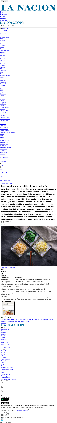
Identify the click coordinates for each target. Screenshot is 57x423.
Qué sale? (2, 115)
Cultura (2, 69)
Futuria (2, 44)
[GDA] (5, 415)
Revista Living (3, 145)
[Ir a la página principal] (28, 10)
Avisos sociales (4, 129)
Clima (1, 35)
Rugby (1, 90)
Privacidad (25, 410)
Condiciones (19, 410)
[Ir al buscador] (2, 3)
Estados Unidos (4, 59)
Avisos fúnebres (4, 127)
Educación (2, 67)
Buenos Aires (3, 64)
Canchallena (3, 94)
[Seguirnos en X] (2, 387)
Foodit (3, 16)
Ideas (1, 135)
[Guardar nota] (2, 269)
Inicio (3, 12)
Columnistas (3, 82)
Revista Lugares (4, 144)
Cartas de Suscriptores (6, 84)
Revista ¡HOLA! (4, 142)
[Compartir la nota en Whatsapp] (3, 271)
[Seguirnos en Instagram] (2, 391)
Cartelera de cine (4, 117)
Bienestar (2, 72)
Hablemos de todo (5, 75)
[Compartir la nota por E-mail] (5, 276)
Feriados (2, 105)
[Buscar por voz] (55, 25)
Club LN (4, 18)
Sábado (2, 134)
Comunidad (3, 70)
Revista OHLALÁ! (4, 140)
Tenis (1, 92)
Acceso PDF (3, 124)
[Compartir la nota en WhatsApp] (5, 271)
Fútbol (1, 89)
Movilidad (2, 52)
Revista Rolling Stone (5, 147)
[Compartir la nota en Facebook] (2, 276)
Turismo (2, 100)
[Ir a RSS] (2, 396)
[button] (28, 101)
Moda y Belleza (4, 110)
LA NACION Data (4, 37)
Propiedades (3, 49)
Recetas (10, 183)
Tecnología (3, 102)
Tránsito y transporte (5, 34)
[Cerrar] (23, 23)
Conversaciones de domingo (7, 132)
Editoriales (3, 80)
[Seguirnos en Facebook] (2, 383)
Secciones (4, 14)
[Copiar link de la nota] (2, 274)
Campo (2, 47)
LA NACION (4, 183)
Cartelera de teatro (5, 119)
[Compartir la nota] (2, 271)
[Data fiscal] (2, 420)
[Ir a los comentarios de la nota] (3, 269)
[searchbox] (27, 26)
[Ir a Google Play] (5, 401)
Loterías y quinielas (5, 107)
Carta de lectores (4, 130)
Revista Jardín (3, 149)
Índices (2, 54)
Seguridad (2, 65)
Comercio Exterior (5, 50)
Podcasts (2, 109)
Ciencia (2, 74)
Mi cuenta (4, 20)
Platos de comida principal (8, 267)
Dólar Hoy (2, 45)
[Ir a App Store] (5, 404)
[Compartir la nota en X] (3, 276)
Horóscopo (3, 104)
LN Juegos (2, 99)
